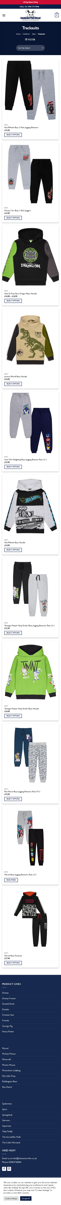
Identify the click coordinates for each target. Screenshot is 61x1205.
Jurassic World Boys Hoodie (15, 376)
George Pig (7, 1026)
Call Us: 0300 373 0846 (29, 7)
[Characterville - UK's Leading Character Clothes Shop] (30, 16)
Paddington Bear (9, 1081)
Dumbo (5, 1009)
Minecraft (6, 1059)
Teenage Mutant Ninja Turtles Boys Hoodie (21, 708)
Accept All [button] (26, 1198)
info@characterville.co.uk (25, 1158)
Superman (6, 1126)
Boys (34, 34)
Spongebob (7, 1114)
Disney (5, 992)
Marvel (5, 1048)
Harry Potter (8, 1031)
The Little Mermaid (11, 1142)
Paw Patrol (7, 1087)
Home (18, 34)
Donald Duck (8, 1003)
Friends (5, 1020)
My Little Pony (8, 1076)
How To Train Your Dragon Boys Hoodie (20, 293)
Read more (11, 880)
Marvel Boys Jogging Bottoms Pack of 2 (20, 874)
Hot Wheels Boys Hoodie (14, 542)
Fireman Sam (8, 1014)
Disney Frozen (9, 998)
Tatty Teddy (7, 1131)
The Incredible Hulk (11, 1137)
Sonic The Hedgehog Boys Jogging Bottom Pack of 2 (25, 459)
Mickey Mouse (9, 1053)
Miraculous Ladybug (11, 1070)
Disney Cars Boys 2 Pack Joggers (17, 210)
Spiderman (7, 1103)
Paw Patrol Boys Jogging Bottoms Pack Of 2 (22, 791)
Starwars (6, 1120)
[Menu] (4, 15)
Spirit (4, 1109)
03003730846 (15, 1162)
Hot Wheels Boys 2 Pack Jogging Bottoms (21, 127)
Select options (13, 135)
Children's (26, 34)
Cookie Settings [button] (11, 1198)
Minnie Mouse (8, 1065)
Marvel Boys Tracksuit (13, 956)
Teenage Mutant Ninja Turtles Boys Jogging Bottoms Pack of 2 (29, 625)
